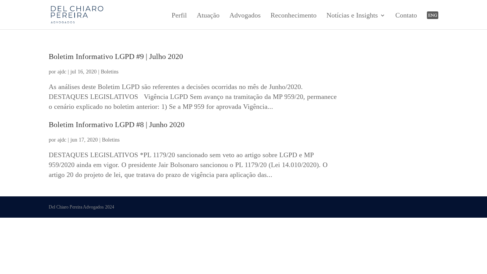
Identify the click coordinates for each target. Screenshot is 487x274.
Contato (406, 16)
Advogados (245, 16)
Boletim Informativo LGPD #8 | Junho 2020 (117, 124)
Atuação (208, 16)
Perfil (179, 16)
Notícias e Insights (352, 16)
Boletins (109, 72)
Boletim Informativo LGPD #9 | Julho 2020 (116, 56)
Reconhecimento (294, 16)
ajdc (61, 72)
